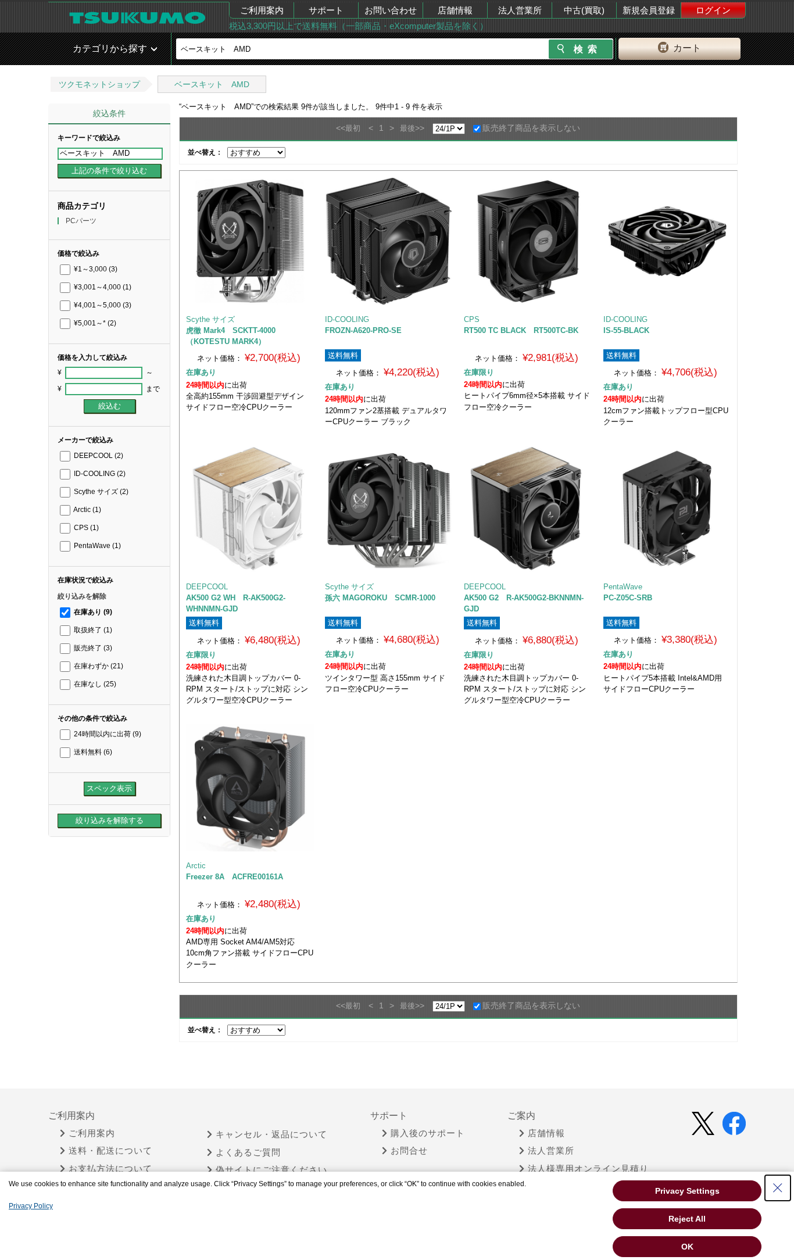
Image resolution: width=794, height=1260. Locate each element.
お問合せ (409, 1150)
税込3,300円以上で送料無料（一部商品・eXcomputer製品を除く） (358, 26)
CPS (85, 527)
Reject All (687, 1218)
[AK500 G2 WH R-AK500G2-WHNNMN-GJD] (250, 508)
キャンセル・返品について (271, 1134)
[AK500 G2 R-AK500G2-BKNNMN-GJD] (528, 508)
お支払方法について (110, 1168)
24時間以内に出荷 (106, 734)
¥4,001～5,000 (101, 305)
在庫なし (94, 684)
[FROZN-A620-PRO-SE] (389, 241)
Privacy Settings (687, 1190)
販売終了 (92, 648)
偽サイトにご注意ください (271, 1170)
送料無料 (92, 752)
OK (687, 1246)
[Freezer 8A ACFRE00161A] (250, 787)
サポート (326, 10)
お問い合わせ (390, 10)
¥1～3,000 (94, 269)
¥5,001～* (94, 323)
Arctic (86, 509)
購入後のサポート (428, 1133)
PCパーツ (81, 220)
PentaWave (96, 545)
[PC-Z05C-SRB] (667, 508)
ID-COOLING (99, 473)
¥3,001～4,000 (101, 287)
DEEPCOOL (97, 455)
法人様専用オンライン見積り (588, 1168)
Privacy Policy (31, 1206)
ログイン (713, 10)
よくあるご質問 (248, 1152)
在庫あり (92, 611)
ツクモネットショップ (99, 84)
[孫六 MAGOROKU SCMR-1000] (389, 508)
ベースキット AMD (211, 84)
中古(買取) (584, 10)
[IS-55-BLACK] (667, 241)
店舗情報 (455, 10)
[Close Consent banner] (778, 1188)
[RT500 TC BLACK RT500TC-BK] (528, 241)
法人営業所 (520, 10)
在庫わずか (97, 666)
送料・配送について (110, 1150)
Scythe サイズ (100, 491)
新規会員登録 (649, 10)
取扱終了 (92, 630)
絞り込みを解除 (82, 596)
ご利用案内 (262, 10)
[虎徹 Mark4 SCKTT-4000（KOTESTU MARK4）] (250, 241)
